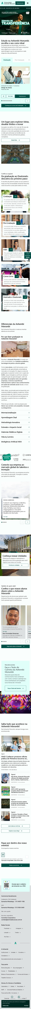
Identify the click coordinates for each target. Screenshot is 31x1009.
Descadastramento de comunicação (11, 958)
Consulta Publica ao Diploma (14, 989)
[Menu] (28, 3)
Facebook (6, 927)
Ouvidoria (21, 951)
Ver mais (10, 95)
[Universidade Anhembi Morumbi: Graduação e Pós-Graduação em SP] (8, 3)
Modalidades (11, 970)
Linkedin (6, 932)
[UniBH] (18, 454)
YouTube (6, 936)
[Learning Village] (12, 458)
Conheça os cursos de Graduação (14, 105)
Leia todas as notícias (14, 825)
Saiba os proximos (14, 864)
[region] (15, 81)
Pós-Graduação (19, 59)
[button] (22, 100)
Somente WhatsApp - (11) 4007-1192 (13, 901)
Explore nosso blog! (14, 830)
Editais (12, 985)
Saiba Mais (14, 139)
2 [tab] (2, 521)
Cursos (3, 970)
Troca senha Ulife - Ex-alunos (9, 992)
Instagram (18, 927)
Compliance (4, 955)
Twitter (17, 932)
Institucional (4, 951)
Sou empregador (17, 967)
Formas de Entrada (23, 973)
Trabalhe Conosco (6, 977)
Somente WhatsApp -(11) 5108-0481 (12, 907)
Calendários (4, 985)
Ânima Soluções (5, 967)
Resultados (20, 985)
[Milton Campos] (25, 458)
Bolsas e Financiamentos (8, 973)
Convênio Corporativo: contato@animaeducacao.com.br (11, 918)
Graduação (7, 59)
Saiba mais (6, 1005)
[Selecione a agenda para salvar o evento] (27, 856)
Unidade (13, 951)
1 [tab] (1, 521)
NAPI (2, 989)
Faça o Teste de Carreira (14, 687)
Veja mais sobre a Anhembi (14, 645)
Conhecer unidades (14, 564)
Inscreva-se (20, 3)
